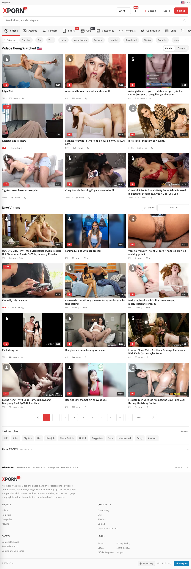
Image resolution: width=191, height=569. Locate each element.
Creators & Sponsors (108, 528)
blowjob (50, 438)
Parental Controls (10, 546)
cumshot (26, 40)
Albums (5, 524)
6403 (139, 417)
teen (50, 40)
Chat (100, 515)
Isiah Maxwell (124, 438)
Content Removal (10, 542)
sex (39, 40)
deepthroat (131, 40)
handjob (114, 40)
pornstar (98, 40)
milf (5, 438)
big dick (28, 438)
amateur (152, 438)
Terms (101, 543)
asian (15, 438)
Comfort (169, 48)
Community (103, 510)
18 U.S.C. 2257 (123, 548)
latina (63, 40)
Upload (101, 524)
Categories (11, 40)
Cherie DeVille (67, 438)
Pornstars (6, 515)
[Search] (184, 20)
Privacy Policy (123, 543)
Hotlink (82, 438)
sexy (110, 438)
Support (120, 552)
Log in (166, 10)
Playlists (102, 519)
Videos (5, 510)
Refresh (185, 431)
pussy (140, 438)
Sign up (181, 10)
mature (177, 40)
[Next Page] (153, 417)
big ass (147, 40)
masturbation (80, 40)
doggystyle (97, 438)
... (129, 417)
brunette (162, 40)
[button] (187, 40)
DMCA (101, 548)
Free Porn (6, 3)
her (39, 438)
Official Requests (106, 552)
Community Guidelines (13, 551)
